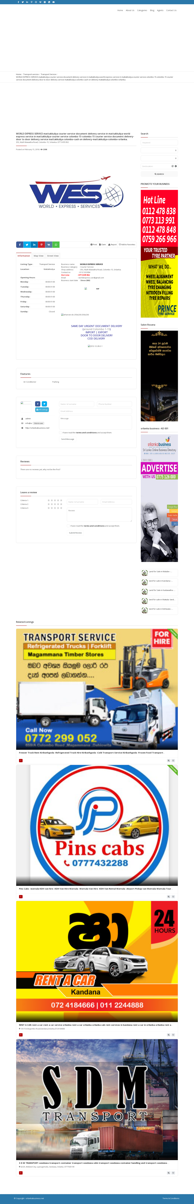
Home (120, 10)
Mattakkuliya (49, 269)
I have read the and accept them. (87, 432)
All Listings (43, 409)
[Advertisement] (97, 104)
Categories (142, 10)
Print (94, 244)
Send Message (67, 439)
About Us (130, 10)
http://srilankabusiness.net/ (37, 428)
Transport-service (31, 74)
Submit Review (75, 532)
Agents (160, 10)
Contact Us (171, 10)
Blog (152, 10)
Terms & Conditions (171, 1198)
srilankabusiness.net (35, 1198)
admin (28, 418)
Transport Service (48, 74)
